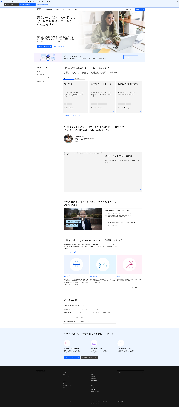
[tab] (68, 78)
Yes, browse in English (25, 4)
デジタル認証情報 (95, 391)
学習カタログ (66, 376)
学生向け (93, 376)
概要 (64, 374)
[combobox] (130, 372)
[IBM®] (39, 9)
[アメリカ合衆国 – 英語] (127, 9)
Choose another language (42, 4)
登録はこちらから (140, 9)
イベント (93, 387)
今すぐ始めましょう (129, 57)
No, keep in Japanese (9, 4)
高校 (69, 9)
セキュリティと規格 (67, 401)
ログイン (132, 9)
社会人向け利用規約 (95, 403)
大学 (63, 9)
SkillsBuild (49, 9)
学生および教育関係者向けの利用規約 (99, 401)
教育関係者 (93, 378)
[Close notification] (177, 1)
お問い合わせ (121, 401)
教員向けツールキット (68, 385)
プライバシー (66, 403)
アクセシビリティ (122, 403)
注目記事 (93, 389)
